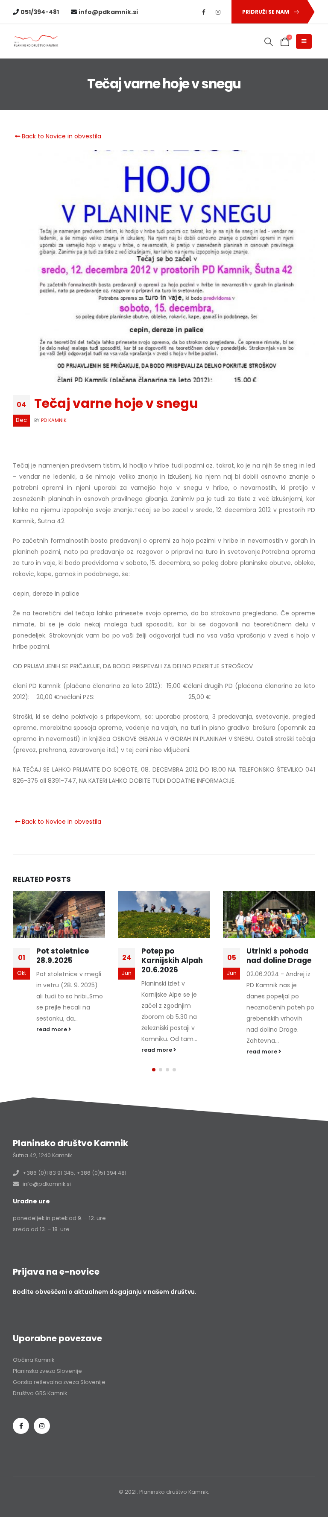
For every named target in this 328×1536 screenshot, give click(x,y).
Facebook (21, 1426)
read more (52, 1029)
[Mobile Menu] (304, 41)
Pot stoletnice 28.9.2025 (62, 955)
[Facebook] (204, 12)
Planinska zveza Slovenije (47, 1371)
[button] (269, 41)
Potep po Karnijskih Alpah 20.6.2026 (172, 960)
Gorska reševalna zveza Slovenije (59, 1382)
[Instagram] (218, 12)
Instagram (42, 1426)
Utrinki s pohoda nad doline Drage (278, 955)
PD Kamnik (54, 420)
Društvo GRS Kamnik (40, 1393)
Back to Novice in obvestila (60, 136)
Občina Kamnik (33, 1359)
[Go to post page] (59, 915)
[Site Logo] (36, 41)
